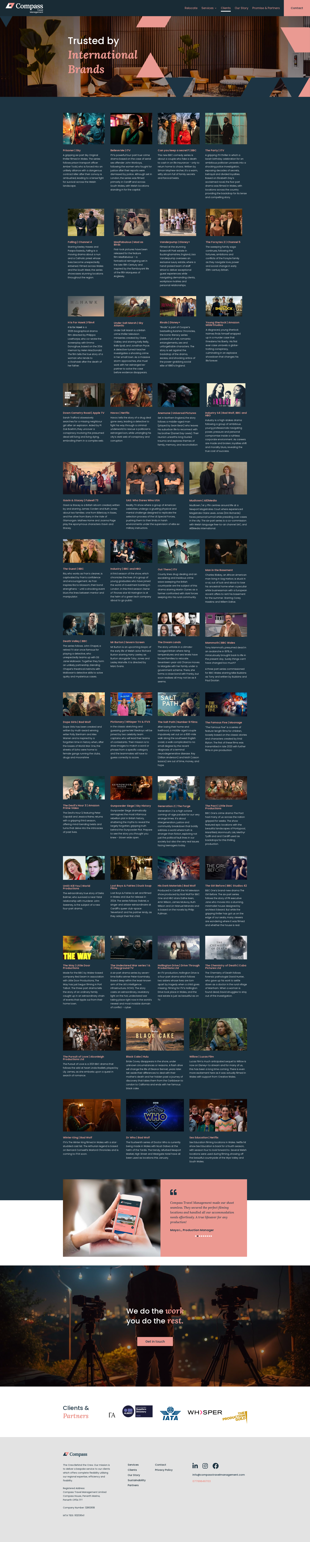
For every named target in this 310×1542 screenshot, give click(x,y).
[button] (195, 1236)
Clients (226, 8)
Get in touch (155, 1341)
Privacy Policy (164, 1470)
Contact (297, 8)
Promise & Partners (266, 8)
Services (208, 8)
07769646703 (201, 1481)
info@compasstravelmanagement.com (218, 1475)
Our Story (241, 8)
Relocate (191, 8)
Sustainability (137, 1480)
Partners (133, 1485)
